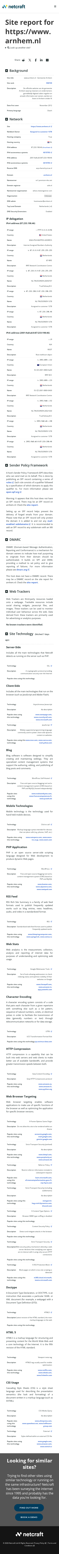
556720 (49, 83)
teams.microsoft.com (43, 1280)
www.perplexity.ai (44, 1157)
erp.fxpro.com (46, 1183)
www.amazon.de (45, 1160)
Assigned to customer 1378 (41, 132)
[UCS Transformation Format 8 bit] (51, 1031)
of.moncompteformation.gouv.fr (38, 1180)
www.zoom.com (45, 840)
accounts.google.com (43, 1134)
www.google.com (45, 1441)
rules (8, 482)
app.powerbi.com (45, 989)
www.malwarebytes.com (42, 793)
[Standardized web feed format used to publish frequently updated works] (51, 921)
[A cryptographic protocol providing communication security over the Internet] (51, 666)
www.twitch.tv (46, 1446)
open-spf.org (12, 492)
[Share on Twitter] (29, 60)
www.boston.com (45, 884)
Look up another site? (19, 47)
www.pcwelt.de (46, 798)
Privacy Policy (39, 1543)
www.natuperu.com (34, 837)
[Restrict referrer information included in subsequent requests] (51, 1165)
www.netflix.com (45, 1370)
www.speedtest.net (30, 1423)
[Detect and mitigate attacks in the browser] (51, 1226)
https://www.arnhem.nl (40, 126)
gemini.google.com (44, 1139)
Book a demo (29, 1517)
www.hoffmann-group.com (45, 1424)
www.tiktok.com (45, 1372)
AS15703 (46, 152)
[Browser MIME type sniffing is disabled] (51, 1211)
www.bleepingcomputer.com (40, 934)
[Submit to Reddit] (23, 60)
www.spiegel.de (32, 937)
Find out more (29, 1507)
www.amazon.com (44, 1444)
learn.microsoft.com (43, 1177)
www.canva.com (45, 740)
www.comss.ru (46, 937)
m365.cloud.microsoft (43, 1277)
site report (32, 504)
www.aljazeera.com (44, 886)
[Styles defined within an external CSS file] (51, 1431)
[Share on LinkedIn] (41, 60)
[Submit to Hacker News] (47, 60)
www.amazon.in (45, 987)
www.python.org (45, 1089)
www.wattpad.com (44, 889)
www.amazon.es (45, 1084)
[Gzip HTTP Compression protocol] (51, 1074)
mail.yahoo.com (45, 743)
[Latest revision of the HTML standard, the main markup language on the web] (51, 1312)
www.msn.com (32, 740)
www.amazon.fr (45, 1086)
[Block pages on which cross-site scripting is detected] (51, 1265)
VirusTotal (46, 147)
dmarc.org (21, 569)
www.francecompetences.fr (40, 796)
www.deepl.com (45, 1154)
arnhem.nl (47, 175)
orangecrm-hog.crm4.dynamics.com (42, 1202)
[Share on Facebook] (36, 60)
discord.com (47, 1206)
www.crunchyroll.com (43, 717)
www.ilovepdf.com (44, 984)
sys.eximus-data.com (43, 1041)
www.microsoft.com (44, 719)
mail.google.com (45, 1136)
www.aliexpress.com (43, 1421)
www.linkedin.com (44, 1375)
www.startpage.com (43, 714)
